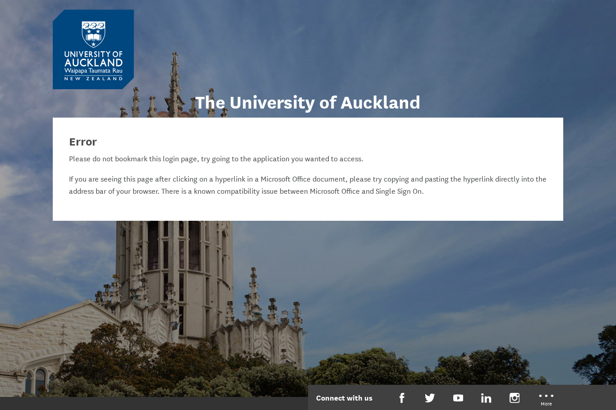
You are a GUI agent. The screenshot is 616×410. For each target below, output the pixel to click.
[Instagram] (515, 398)
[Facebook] (402, 398)
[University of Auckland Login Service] (93, 48)
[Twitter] (430, 398)
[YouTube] (458, 398)
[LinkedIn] (486, 398)
